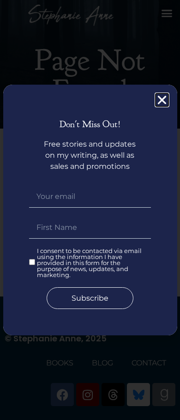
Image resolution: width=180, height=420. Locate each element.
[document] (90, 210)
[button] (162, 100)
